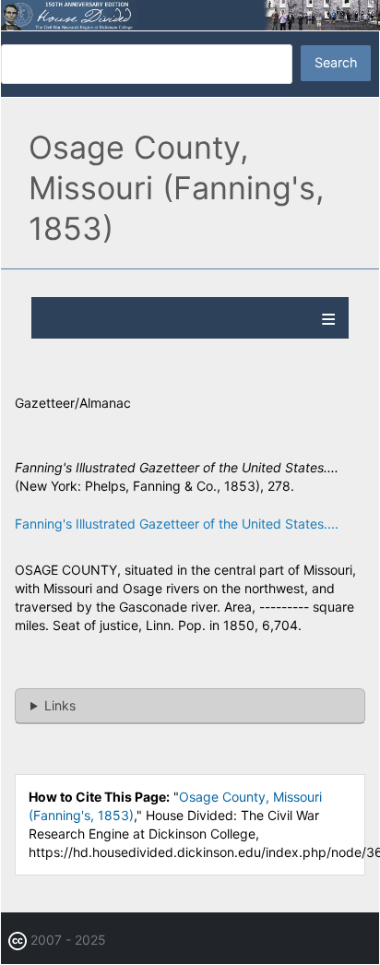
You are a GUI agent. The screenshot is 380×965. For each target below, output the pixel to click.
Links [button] (60, 705)
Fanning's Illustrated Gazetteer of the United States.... (176, 523)
